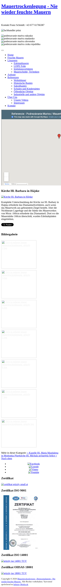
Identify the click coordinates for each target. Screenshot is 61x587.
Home (11, 54)
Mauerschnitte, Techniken (26, 71)
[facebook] (34, 463)
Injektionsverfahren (23, 69)
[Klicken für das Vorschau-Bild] (17, 196)
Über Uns (12, 97)
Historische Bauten (23, 83)
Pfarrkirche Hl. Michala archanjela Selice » (36, 455)
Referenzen (13, 77)
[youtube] (33, 472)
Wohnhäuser (20, 80)
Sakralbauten (20, 86)
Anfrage (12, 74)
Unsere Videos (21, 100)
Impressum (19, 102)
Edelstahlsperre (21, 63)
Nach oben (6, 458)
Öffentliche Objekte (23, 91)
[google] (34, 466)
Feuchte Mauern (16, 57)
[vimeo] (33, 469)
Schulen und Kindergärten (27, 88)
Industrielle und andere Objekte (29, 94)
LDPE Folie (20, 66)
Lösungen (12, 60)
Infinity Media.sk (20, 584)
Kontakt (11, 105)
